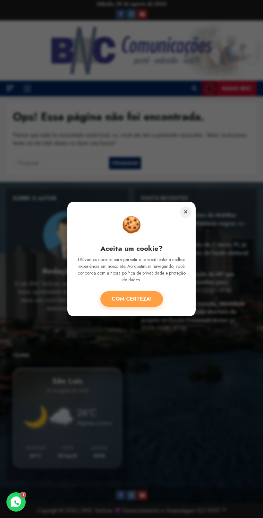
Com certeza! (132, 299)
